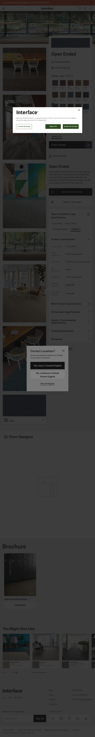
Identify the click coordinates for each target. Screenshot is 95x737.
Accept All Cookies (71, 126)
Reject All (53, 126)
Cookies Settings (24, 126)
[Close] (79, 110)
